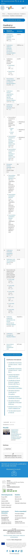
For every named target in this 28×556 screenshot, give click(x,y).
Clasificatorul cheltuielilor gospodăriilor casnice (10, 253)
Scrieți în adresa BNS (6, 507)
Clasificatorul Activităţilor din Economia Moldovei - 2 (11, 37)
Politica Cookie (15, 535)
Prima (3, 13)
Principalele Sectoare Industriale (11, 167)
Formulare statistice (19, 513)
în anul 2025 (11, 287)
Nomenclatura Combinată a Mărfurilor (11, 178)
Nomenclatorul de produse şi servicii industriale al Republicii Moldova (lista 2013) (12, 155)
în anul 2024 (11, 293)
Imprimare (8, 449)
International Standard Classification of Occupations (13, 392)
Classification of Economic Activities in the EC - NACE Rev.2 (15, 364)
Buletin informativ (5, 503)
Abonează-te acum (13, 469)
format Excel (11, 73)
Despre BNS (4, 497)
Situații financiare (19, 515)
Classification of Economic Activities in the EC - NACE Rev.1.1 (15, 370)
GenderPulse (4, 515)
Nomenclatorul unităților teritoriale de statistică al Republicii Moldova (11, 82)
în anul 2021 (11, 311)
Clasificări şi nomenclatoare (16, 15)
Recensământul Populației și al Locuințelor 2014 (5, 519)
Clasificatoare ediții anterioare (13, 354)
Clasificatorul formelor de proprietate (11, 107)
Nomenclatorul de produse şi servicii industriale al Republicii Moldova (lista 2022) (12, 142)
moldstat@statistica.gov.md (13, 486)
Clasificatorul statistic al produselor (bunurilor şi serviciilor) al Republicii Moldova (11, 50)
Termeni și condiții (7, 535)
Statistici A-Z (18, 497)
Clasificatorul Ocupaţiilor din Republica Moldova (11, 335)
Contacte (3, 499)
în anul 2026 (11, 281)
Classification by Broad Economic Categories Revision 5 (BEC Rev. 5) (14, 382)
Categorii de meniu (14, 20)
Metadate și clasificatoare (13, 13)
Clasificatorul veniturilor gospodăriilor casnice (11, 262)
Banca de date (18, 499)
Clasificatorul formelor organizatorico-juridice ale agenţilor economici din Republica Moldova (11, 96)
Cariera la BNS (4, 501)
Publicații (17, 501)
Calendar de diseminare (20, 503)
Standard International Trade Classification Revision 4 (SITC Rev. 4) (14, 376)
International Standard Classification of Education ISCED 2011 (15, 402)
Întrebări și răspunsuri (6, 505)
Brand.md (17, 553)
